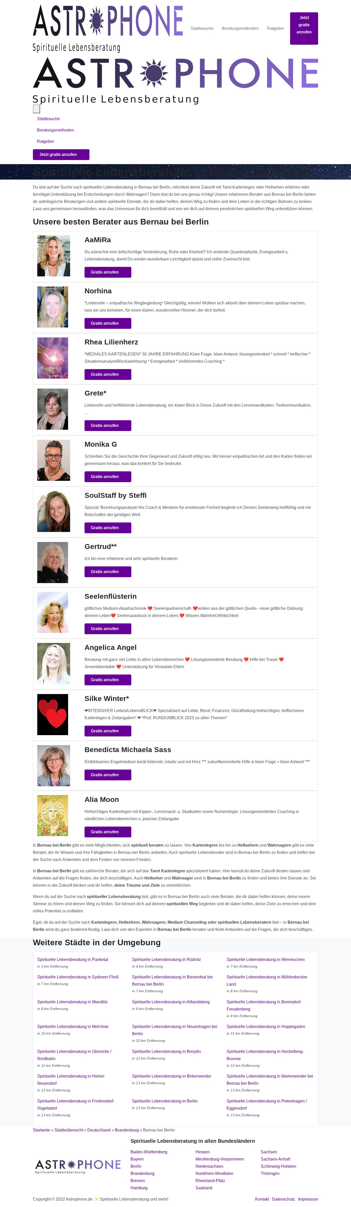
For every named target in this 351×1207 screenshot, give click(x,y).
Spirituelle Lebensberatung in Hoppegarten (266, 1026)
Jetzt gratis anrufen (304, 24)
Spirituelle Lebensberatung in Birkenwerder (171, 1076)
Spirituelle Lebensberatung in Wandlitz (72, 1002)
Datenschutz (283, 1199)
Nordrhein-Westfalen (214, 1173)
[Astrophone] (108, 28)
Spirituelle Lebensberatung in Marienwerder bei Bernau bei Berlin (270, 1080)
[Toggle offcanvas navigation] (36, 109)
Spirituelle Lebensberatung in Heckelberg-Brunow (265, 1055)
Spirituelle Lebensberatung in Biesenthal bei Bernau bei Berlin (172, 980)
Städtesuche (202, 28)
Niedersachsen (209, 1166)
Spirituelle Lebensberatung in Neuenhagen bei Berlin (174, 1030)
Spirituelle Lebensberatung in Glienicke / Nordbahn (74, 1055)
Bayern (137, 1159)
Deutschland (98, 1130)
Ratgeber (275, 28)
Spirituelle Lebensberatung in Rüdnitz (166, 959)
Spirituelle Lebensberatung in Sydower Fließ (78, 977)
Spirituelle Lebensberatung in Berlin (165, 1101)
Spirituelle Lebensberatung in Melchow (72, 1026)
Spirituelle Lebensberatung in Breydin (166, 1051)
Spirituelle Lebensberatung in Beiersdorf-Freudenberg (264, 1005)
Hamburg (139, 1188)
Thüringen (270, 1173)
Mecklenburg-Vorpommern (220, 1159)
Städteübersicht (68, 1130)
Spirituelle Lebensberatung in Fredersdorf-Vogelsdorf (75, 1104)
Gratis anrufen (105, 272)
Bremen (138, 1180)
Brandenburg (127, 1130)
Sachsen (269, 1152)
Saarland (204, 1188)
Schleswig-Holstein (278, 1166)
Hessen (203, 1152)
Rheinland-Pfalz (210, 1180)
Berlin (136, 1166)
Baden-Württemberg (149, 1152)
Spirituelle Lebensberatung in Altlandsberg (171, 1002)
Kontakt (262, 1199)
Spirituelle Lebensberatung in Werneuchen (266, 959)
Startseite (41, 1130)
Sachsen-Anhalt (275, 1159)
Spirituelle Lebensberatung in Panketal (72, 959)
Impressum (308, 1199)
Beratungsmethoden (240, 28)
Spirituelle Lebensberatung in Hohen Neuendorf (70, 1080)
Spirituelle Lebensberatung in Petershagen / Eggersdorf (267, 1104)
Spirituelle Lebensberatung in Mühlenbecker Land (267, 980)
